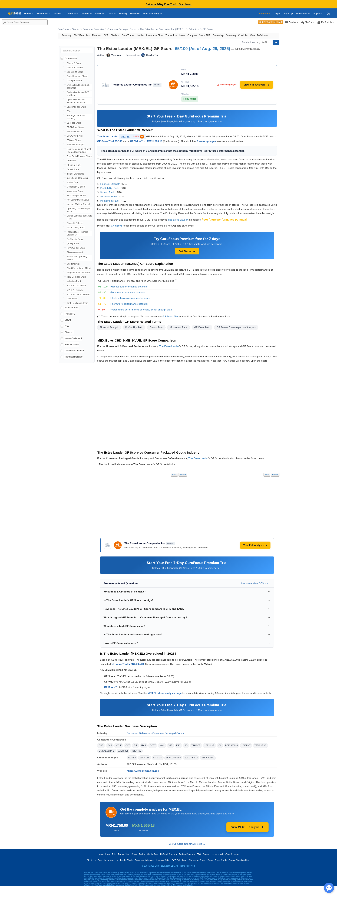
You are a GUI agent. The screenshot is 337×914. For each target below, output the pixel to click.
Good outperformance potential (127, 292)
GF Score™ (111, 687)
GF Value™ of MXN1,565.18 (146, 141)
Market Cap (72, 182)
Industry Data (162, 860)
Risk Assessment (75, 252)
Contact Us (208, 854)
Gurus (58, 13)
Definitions (194, 29)
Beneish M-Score (75, 72)
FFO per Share (74, 140)
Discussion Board (197, 860)
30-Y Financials (82, 35)
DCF (106, 35)
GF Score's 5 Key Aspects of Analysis (236, 327)
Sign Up (288, 13)
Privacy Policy (138, 854)
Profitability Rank (75, 239)
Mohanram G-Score (76, 187)
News (98, 13)
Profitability (70, 314)
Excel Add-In (221, 860)
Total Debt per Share (76, 277)
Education (302, 13)
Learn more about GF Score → (255, 583)
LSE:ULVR (209, 745)
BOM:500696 (231, 745)
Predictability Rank (76, 227)
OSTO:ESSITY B (106, 751)
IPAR (143, 745)
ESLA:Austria (207, 757)
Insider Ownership (75, 174)
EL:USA (132, 757)
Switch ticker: (249, 42)
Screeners (43, 13)
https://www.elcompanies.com (143, 770)
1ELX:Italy (144, 757)
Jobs (114, 854)
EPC (178, 745)
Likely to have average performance (130, 298)
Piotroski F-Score (75, 223)
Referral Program (168, 854)
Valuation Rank (74, 281)
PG (185, 745)
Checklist (243, 35)
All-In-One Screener (229, 854)
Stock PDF (204, 35)
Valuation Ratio (72, 307)
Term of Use (123, 854)
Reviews (135, 13)
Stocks (76, 29)
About (107, 854)
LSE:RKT (246, 745)
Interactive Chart (154, 35)
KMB (109, 745)
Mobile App (152, 854)
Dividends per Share (76, 107)
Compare (192, 35)
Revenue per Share (76, 248)
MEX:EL (132, 136)
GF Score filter (171, 316)
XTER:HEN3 (260, 745)
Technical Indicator (73, 357)
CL (220, 745)
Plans (210, 860)
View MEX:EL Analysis (245, 826)
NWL (162, 745)
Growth (68, 320)
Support (317, 13)
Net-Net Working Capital (78, 204)
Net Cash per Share (76, 195)
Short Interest (73, 264)
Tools (110, 13)
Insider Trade (126, 860)
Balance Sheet (72, 344)
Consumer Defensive (93, 29)
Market (86, 13)
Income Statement (73, 338)
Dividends (69, 332)
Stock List (91, 860)
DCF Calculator (179, 860)
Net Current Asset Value (78, 200)
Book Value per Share (77, 76)
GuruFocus (63, 29)
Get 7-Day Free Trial (270, 22)
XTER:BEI (123, 751)
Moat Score (72, 298)
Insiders (71, 13)
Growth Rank (73, 169)
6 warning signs (206, 141)
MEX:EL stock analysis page (165, 693)
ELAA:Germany (173, 757)
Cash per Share (74, 80)
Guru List (102, 860)
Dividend (115, 35)
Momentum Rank (75, 191)
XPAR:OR (196, 745)
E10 (69, 111)
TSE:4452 (136, 751)
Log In (276, 13)
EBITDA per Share (75, 127)
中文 (217, 854)
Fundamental (71, 58)
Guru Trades (128, 35)
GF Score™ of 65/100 (109, 141)
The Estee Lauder (107, 136)
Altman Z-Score (74, 63)
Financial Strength (75, 144)
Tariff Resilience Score (77, 303)
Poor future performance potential (129, 303)
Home (27, 13)
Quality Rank (73, 243)
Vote (252, 35)
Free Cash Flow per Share (79, 156)
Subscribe (264, 13)
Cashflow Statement (74, 350)
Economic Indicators (144, 860)
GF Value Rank (74, 165)
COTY (153, 745)
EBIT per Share (74, 123)
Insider (140, 35)
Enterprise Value (74, 131)
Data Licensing (151, 13)
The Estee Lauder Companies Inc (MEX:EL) (162, 29)
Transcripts (171, 35)
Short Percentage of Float (79, 268)
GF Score (208, 29)
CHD (101, 745)
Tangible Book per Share (78, 272)
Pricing (123, 13)
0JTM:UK (157, 757)
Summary (66, 35)
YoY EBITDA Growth (76, 285)
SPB (170, 745)
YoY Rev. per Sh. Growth (78, 294)
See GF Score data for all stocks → (187, 844)
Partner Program (187, 854)
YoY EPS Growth (75, 290)
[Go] (276, 42)
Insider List (113, 860)
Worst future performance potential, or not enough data (141, 309)
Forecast (96, 35)
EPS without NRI (74, 136)
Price (67, 326)
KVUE (119, 745)
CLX (127, 745)
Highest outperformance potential (128, 286)
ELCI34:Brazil (191, 757)
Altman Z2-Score (75, 67)
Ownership (218, 35)
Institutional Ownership (77, 178)
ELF (135, 745)
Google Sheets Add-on (239, 860)
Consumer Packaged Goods (122, 29)
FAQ (199, 854)
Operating (231, 35)
